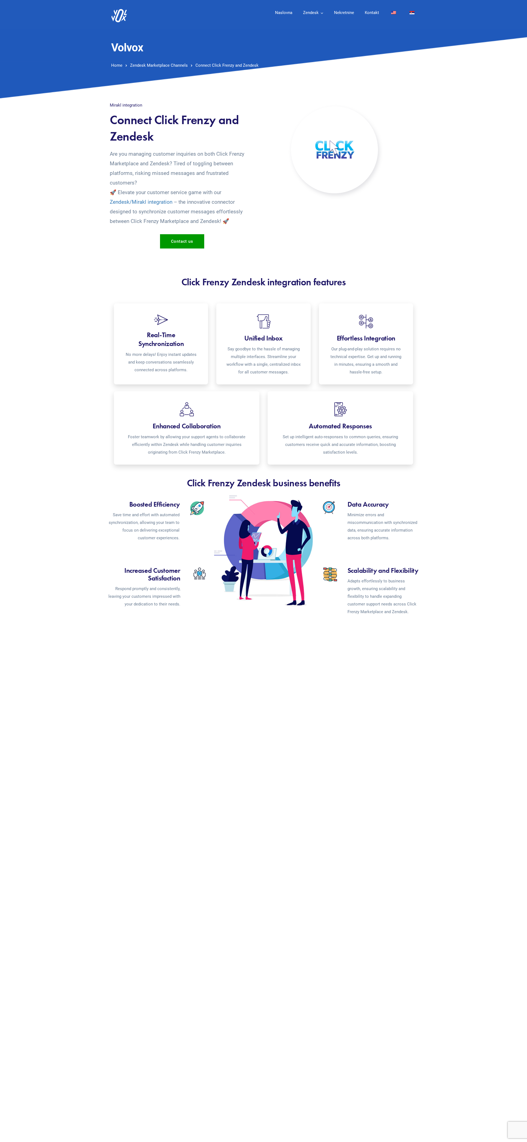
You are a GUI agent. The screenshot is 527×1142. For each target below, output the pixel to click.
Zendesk (311, 12)
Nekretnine (344, 12)
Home (116, 65)
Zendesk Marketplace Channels (159, 65)
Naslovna (283, 12)
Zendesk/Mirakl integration (141, 202)
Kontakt (372, 12)
